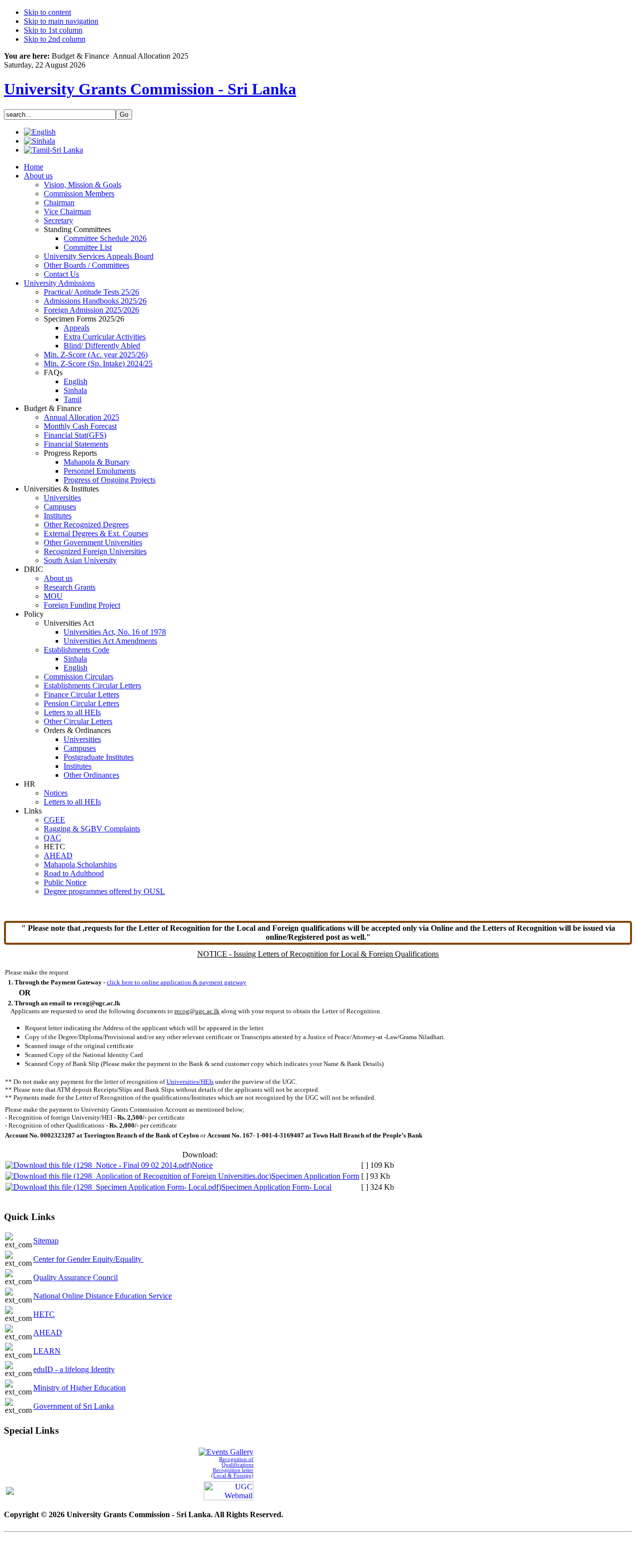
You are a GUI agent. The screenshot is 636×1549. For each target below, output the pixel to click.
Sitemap (46, 1240)
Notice (202, 1165)
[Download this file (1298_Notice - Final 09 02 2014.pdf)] (98, 1165)
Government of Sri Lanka (73, 1406)
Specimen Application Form (315, 1176)
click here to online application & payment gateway (176, 982)
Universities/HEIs (190, 1081)
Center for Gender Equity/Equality (88, 1259)
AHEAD (47, 1332)
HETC (44, 1314)
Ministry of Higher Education (79, 1388)
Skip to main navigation (61, 21)
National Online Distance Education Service (102, 1296)
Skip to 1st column (53, 30)
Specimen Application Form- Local (276, 1187)
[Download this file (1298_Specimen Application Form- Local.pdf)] (113, 1187)
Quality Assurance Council (75, 1277)
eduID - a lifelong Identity (74, 1369)
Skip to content (47, 12)
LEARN (47, 1351)
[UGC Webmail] (228, 1489)
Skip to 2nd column (54, 39)
